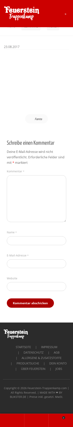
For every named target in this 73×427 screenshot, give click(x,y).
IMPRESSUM (49, 347)
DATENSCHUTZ (34, 352)
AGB (57, 352)
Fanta (38, 119)
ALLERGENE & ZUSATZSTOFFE (42, 358)
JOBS (58, 369)
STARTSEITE (23, 347)
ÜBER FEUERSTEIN (33, 369)
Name (12, 232)
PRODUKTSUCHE (28, 363)
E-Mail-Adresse (18, 255)
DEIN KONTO (58, 363)
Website (12, 278)
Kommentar (15, 171)
